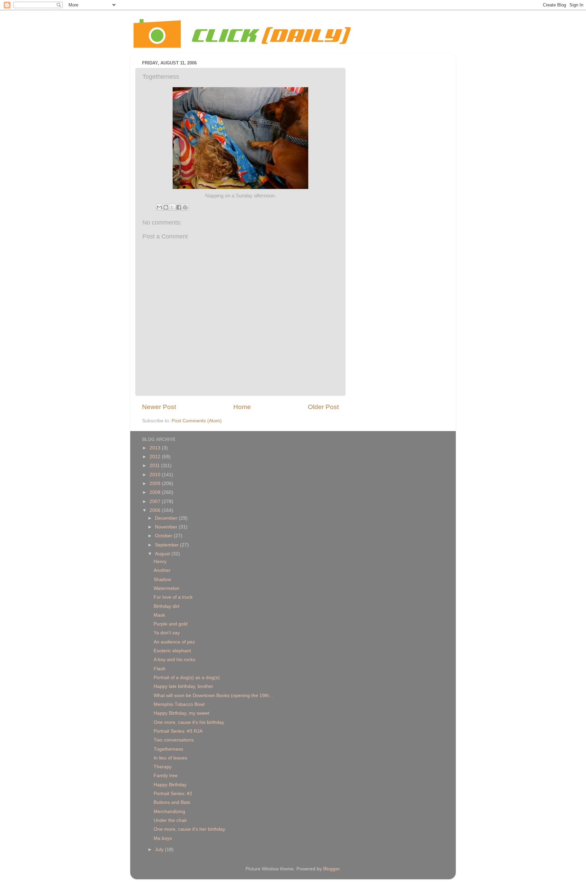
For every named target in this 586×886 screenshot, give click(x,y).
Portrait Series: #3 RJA (178, 731)
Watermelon (166, 588)
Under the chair (170, 820)
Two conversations (174, 740)
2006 (156, 510)
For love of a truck (173, 597)
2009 (156, 483)
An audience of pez (174, 641)
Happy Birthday (170, 784)
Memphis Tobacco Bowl (179, 704)
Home (242, 406)
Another (162, 570)
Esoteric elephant (172, 650)
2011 (155, 465)
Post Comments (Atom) (197, 420)
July (160, 849)
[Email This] (159, 207)
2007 (156, 501)
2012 (156, 456)
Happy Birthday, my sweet (181, 713)
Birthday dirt (166, 606)
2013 (156, 447)
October (164, 535)
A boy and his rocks (174, 659)
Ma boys (163, 838)
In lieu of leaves (170, 757)
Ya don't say (167, 632)
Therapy (163, 766)
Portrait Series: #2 (173, 793)
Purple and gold (171, 624)
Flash (159, 668)
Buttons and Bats (172, 802)
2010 (156, 474)
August (163, 553)
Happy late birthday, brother (183, 686)
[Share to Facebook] (178, 207)
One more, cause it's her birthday (189, 829)
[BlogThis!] (165, 207)
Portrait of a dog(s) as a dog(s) (187, 677)
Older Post (323, 406)
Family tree (166, 775)
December (167, 518)
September (167, 544)
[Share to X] (172, 207)
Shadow (162, 579)
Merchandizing (169, 811)
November (167, 526)
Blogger (331, 868)
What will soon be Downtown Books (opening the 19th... (213, 695)
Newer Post (159, 406)
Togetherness (168, 749)
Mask (159, 615)
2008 (156, 492)
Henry (160, 561)
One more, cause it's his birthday (189, 722)
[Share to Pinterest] (185, 207)
